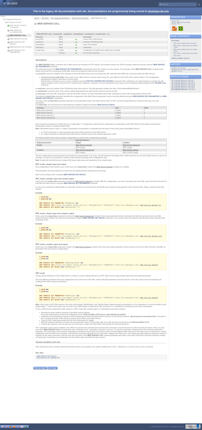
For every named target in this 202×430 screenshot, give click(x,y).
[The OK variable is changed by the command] (174, 28)
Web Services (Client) (13, 22)
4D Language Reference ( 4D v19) (182, 80)
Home (3, 16)
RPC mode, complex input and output (185, 53)
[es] (14, 426)
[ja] (21, 426)
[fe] (18, 426)
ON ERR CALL (160, 83)
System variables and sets (180, 58)
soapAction (41, 89)
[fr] (2, 426)
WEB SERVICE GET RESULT (17, 43)
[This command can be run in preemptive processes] (181, 28)
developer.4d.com (158, 11)
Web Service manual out (151, 236)
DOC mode (177, 55)
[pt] (25, 426)
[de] (10, 426)
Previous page (39, 368)
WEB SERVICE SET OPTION (20, 47)
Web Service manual (149, 265)
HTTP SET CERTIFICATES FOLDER (99, 81)
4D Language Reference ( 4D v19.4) (183, 83)
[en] (6, 426)
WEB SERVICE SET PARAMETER (17, 51)
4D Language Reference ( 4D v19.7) (183, 88)
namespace (41, 94)
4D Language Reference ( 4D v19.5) (183, 85)
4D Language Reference (12, 19)
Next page (52, 368)
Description (175, 40)
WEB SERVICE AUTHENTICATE (16, 31)
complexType (50, 96)
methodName (42, 91)
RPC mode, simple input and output (185, 43)
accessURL (41, 74)
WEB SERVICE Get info (18, 39)
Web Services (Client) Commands (18, 26)
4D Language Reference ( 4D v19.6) (183, 86)
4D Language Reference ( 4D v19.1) (183, 82)
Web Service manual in (150, 205)
